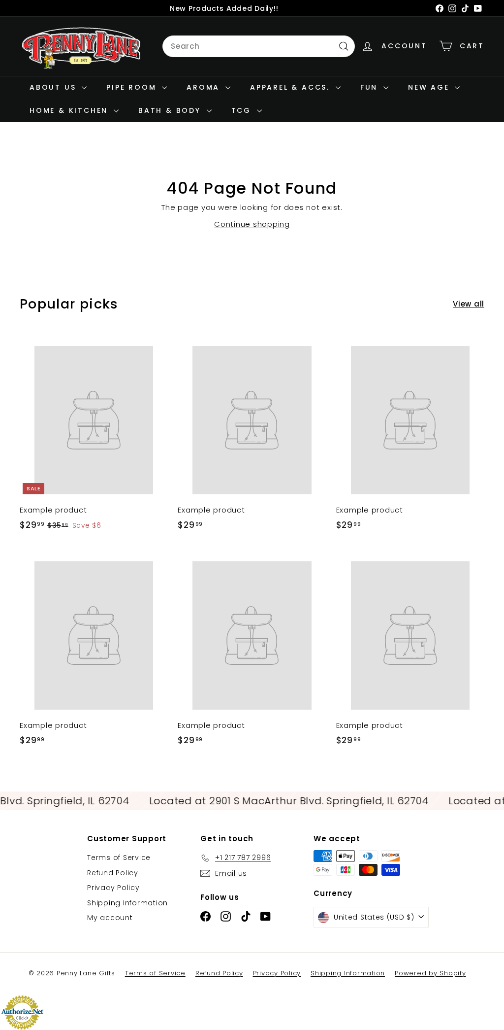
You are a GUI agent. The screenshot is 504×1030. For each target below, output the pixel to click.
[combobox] (258, 46)
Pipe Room (132, 87)
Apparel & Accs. (291, 87)
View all (468, 304)
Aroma (205, 87)
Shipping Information (127, 903)
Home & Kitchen (70, 110)
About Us (54, 87)
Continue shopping (252, 224)
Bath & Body (171, 110)
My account (110, 918)
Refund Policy (112, 873)
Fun (370, 87)
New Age (430, 87)
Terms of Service (119, 857)
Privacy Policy (113, 888)
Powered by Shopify (430, 973)
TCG (242, 110)
